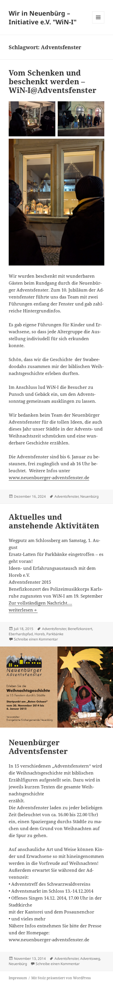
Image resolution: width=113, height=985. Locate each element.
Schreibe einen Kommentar (36, 639)
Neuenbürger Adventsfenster (38, 746)
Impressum (18, 977)
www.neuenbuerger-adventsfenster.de (49, 477)
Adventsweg (90, 958)
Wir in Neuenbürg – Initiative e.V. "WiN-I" (42, 17)
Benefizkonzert (80, 628)
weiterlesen (23, 610)
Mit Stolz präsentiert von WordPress (61, 977)
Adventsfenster (66, 496)
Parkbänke (54, 633)
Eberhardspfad (21, 633)
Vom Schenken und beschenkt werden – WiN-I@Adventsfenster (52, 81)
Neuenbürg (89, 496)
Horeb (39, 633)
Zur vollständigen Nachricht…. (40, 603)
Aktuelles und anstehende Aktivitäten (54, 521)
